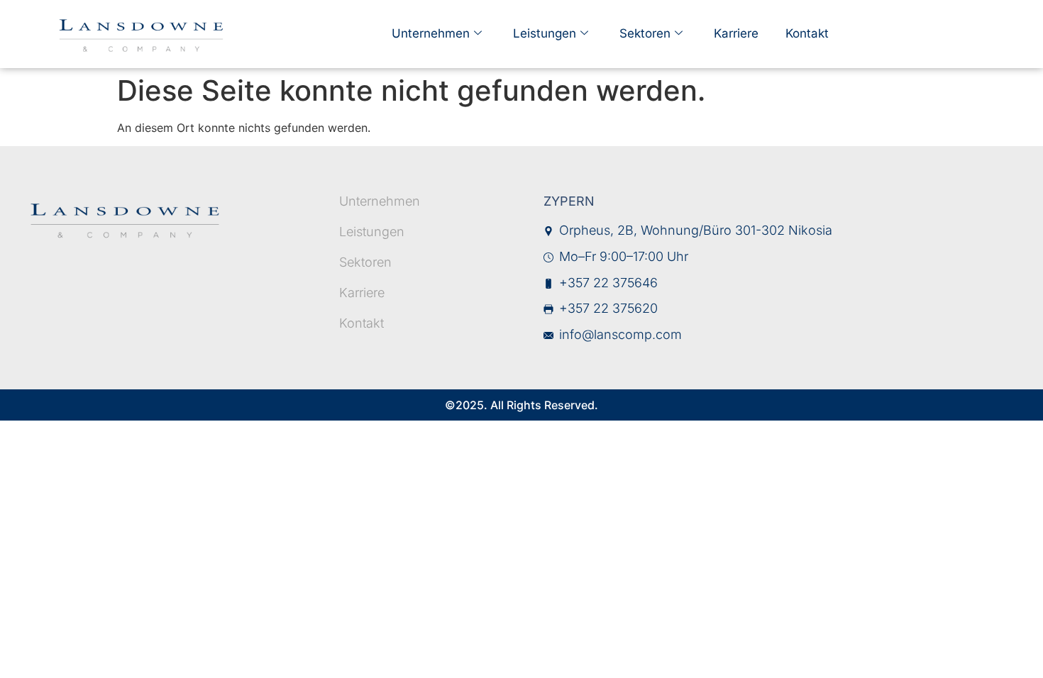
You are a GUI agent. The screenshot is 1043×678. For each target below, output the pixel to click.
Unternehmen (431, 33)
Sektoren (644, 33)
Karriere (736, 33)
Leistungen (544, 33)
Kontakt (807, 33)
